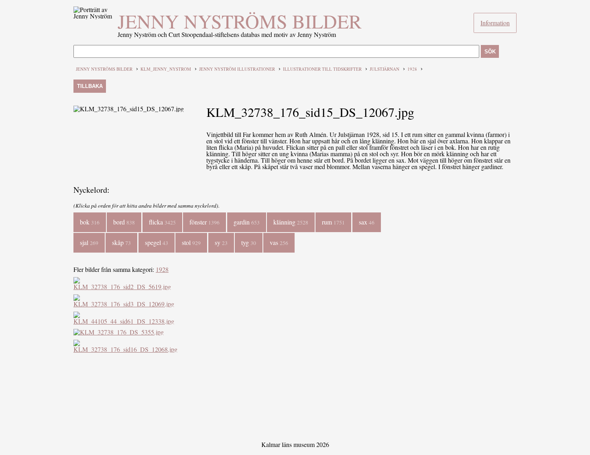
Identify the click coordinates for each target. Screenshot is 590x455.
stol (191, 242)
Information (495, 22)
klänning (290, 222)
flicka (162, 222)
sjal (89, 242)
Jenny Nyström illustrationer (237, 69)
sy (221, 242)
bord (124, 222)
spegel (156, 242)
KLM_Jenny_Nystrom (165, 69)
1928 (412, 69)
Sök (490, 52)
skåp (121, 242)
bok (90, 222)
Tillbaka (90, 86)
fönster (204, 222)
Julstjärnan (384, 69)
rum (333, 222)
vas (279, 242)
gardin (247, 222)
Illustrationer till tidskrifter (322, 69)
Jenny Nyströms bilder (240, 21)
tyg (248, 242)
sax (366, 222)
